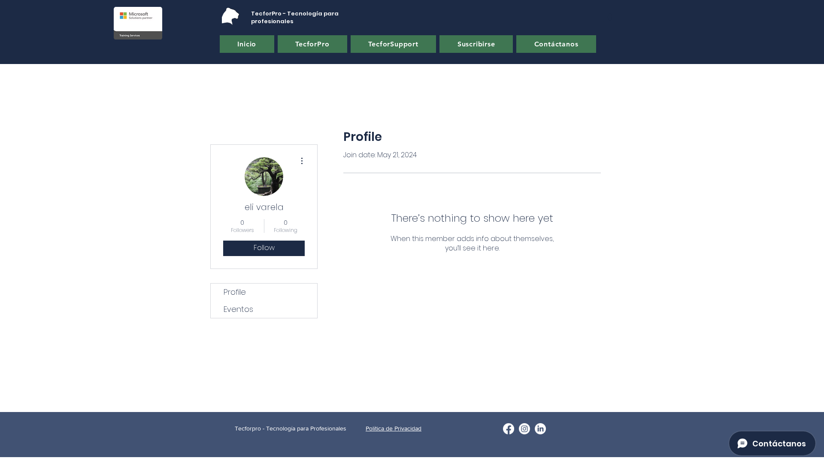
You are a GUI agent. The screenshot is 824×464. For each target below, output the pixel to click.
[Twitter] (524, 428)
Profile (235, 292)
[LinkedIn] (540, 428)
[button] (609, 17)
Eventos (238, 309)
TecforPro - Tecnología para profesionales (295, 17)
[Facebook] (508, 428)
